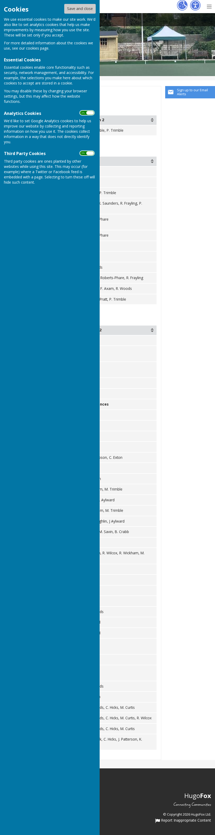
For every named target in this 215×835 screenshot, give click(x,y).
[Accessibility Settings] (195, 5)
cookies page (37, 48)
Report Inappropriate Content (185, 820)
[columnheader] (120, 120)
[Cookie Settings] (182, 5)
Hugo (197, 795)
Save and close (80, 8)
